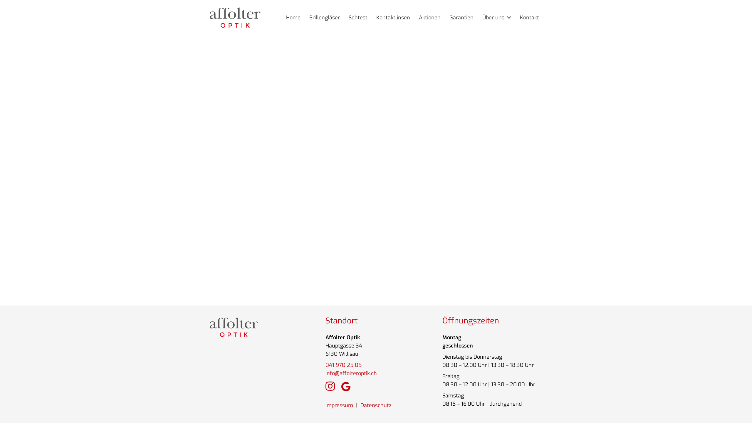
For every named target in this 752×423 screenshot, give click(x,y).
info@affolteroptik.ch (351, 373)
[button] (507, 17)
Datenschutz (376, 405)
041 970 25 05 (343, 365)
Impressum (339, 405)
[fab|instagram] (330, 386)
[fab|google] (345, 386)
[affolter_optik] (235, 17)
